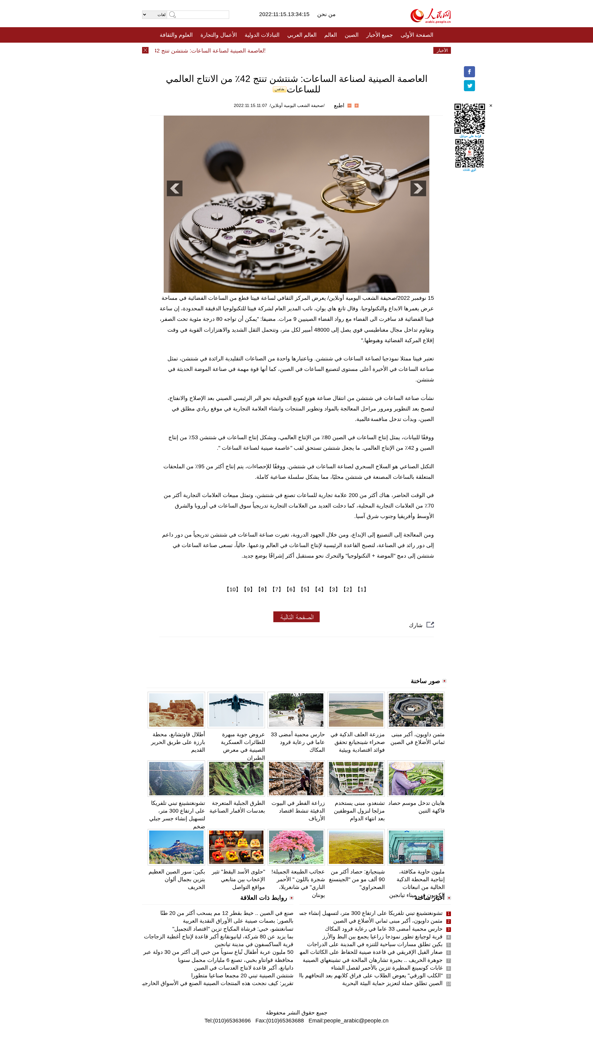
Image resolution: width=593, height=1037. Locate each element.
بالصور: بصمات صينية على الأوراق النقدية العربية (238, 921)
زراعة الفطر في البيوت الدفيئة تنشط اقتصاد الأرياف (298, 811)
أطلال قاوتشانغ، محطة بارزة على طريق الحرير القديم (178, 742)
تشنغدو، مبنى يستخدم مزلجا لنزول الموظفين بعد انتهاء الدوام (359, 811)
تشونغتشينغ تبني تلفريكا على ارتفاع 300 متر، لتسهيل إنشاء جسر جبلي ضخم (356, 913)
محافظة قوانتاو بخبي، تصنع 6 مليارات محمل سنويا (235, 960)
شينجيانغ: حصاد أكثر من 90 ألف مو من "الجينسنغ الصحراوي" (357, 879)
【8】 (262, 589)
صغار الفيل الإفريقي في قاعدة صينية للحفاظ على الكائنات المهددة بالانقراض (355, 952)
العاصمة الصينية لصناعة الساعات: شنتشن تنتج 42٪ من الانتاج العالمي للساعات (191, 51)
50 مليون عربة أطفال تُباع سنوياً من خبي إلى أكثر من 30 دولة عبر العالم (211, 952)
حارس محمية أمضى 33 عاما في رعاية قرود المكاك (298, 742)
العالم (330, 35)
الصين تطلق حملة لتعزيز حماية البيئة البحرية (392, 983)
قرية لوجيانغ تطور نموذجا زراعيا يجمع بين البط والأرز (382, 936)
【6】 (291, 589)
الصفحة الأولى (417, 35)
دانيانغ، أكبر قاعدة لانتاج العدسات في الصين (243, 968)
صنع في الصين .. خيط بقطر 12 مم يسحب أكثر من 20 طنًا (226, 913)
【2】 (348, 589)
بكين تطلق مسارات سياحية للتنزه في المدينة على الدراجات (375, 944)
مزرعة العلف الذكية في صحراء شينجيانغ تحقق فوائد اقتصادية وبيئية (357, 742)
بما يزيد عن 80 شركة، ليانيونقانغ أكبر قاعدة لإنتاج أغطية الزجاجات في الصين (206, 936)
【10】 (232, 589)
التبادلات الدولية (262, 35)
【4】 (319, 589)
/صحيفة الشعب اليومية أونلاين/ (297, 105)
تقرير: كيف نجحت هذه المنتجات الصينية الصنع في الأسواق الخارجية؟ (215, 983)
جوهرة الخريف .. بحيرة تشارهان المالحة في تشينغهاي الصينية (373, 960)
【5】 (305, 589)
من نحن (326, 14)
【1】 (362, 589)
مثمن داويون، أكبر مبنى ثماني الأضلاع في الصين (388, 921)
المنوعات (318, 50)
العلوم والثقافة (176, 35)
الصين (352, 35)
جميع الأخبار (379, 35)
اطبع (339, 105)
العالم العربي (302, 35)
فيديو (269, 50)
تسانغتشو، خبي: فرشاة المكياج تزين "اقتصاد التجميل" (232, 929)
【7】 (277, 589)
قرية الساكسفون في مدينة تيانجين (254, 944)
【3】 (333, 589)
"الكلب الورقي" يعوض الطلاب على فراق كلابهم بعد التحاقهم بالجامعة (364, 975)
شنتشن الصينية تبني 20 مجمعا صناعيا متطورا (242, 975)
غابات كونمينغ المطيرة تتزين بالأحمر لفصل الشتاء (387, 968)
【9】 (248, 589)
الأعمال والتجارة (218, 35)
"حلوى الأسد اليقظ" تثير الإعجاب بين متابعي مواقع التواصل (238, 879)
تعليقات (292, 50)
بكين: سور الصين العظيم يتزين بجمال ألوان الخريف (177, 879)
